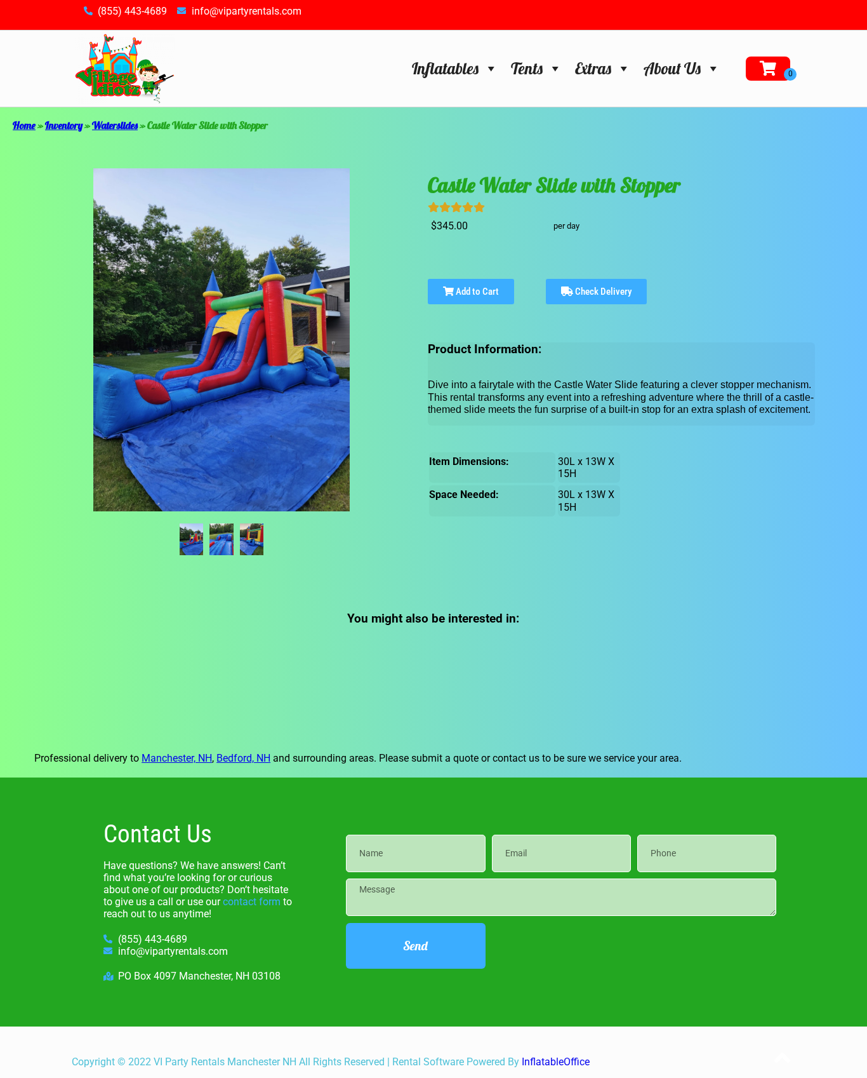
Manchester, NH (177, 758)
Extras (593, 68)
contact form (252, 902)
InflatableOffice (556, 1062)
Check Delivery (602, 291)
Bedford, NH (243, 758)
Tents (527, 68)
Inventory (64, 125)
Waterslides (115, 125)
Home (24, 125)
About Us (672, 68)
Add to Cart (476, 291)
